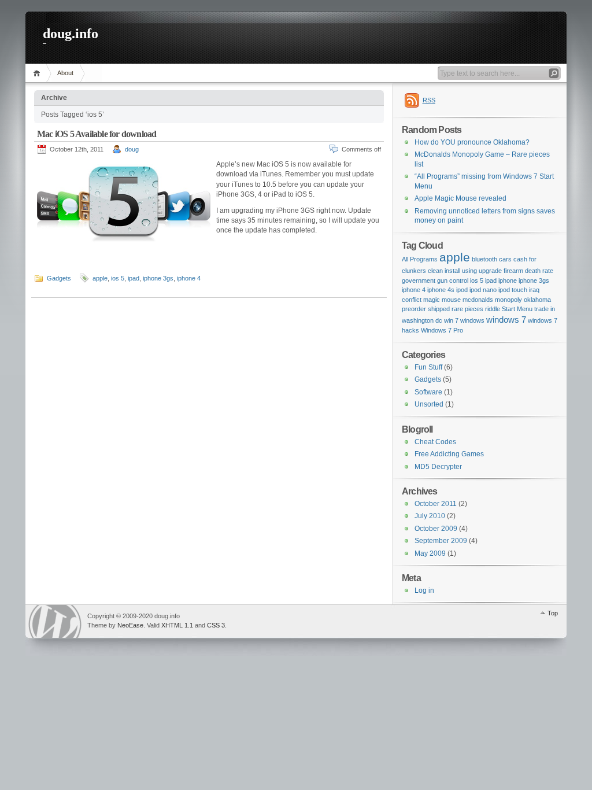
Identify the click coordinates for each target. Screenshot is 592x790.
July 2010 (430, 516)
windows (472, 320)
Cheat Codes (435, 442)
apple (100, 278)
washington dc (422, 320)
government (418, 280)
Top (552, 613)
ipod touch (512, 289)
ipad (133, 278)
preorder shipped (426, 308)
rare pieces (467, 308)
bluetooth (484, 259)
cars (505, 259)
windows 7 (506, 319)
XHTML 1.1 (177, 625)
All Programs (420, 259)
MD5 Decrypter (438, 467)
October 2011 (436, 504)
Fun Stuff (428, 367)
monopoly (508, 299)
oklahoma (537, 299)
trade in (544, 308)
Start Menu (517, 308)
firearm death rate (528, 270)
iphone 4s (440, 289)
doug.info (70, 33)
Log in (424, 590)
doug (132, 149)
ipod (462, 289)
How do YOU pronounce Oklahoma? (472, 142)
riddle (492, 308)
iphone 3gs (158, 278)
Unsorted (429, 404)
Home (38, 73)
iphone (507, 280)
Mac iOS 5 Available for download (96, 134)
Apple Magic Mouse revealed (460, 198)
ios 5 (117, 278)
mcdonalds (477, 299)
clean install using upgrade (465, 270)
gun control (452, 280)
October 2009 (436, 529)
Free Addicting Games (449, 454)
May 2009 (430, 553)
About (65, 72)
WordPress (55, 621)
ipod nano (483, 289)
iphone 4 (189, 278)
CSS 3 (216, 625)
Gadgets (59, 278)
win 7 (451, 320)
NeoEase (130, 625)
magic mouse (442, 299)
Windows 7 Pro (442, 330)
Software (428, 392)
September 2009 (441, 541)
